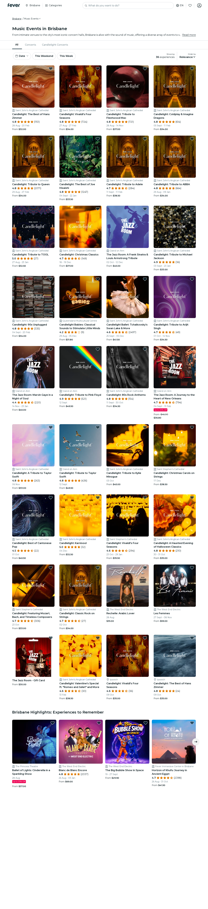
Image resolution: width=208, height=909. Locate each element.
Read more (189, 34)
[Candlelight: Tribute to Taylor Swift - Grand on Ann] (80, 445)
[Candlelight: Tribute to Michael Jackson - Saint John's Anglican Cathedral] (175, 227)
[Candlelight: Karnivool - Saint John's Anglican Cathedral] (80, 515)
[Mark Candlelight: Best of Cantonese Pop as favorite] (51, 498)
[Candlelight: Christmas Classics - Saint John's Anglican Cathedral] (80, 227)
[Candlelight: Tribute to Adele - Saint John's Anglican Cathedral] (127, 157)
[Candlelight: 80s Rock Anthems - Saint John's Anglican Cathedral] (127, 367)
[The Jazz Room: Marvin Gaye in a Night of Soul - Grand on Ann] (33, 367)
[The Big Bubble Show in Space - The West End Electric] (127, 742)
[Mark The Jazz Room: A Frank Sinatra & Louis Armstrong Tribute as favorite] (145, 209)
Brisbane (16, 18)
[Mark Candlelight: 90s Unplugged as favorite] (51, 279)
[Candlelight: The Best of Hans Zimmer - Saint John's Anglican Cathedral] (33, 86)
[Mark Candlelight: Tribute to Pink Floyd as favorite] (98, 349)
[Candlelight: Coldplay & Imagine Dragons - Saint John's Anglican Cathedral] (175, 86)
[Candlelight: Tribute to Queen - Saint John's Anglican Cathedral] (33, 157)
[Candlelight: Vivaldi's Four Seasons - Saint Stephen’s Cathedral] (127, 515)
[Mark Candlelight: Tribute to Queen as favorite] (51, 139)
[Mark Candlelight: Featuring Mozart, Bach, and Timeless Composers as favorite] (51, 568)
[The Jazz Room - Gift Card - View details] (33, 656)
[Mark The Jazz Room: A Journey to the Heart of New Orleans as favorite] (192, 349)
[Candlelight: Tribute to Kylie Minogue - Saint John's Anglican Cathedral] (127, 445)
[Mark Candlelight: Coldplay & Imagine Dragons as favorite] (192, 69)
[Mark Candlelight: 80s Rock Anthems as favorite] (145, 349)
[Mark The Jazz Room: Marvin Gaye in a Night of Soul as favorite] (51, 349)
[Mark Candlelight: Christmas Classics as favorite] (98, 209)
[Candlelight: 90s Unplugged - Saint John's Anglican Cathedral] (33, 297)
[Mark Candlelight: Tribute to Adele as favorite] (145, 139)
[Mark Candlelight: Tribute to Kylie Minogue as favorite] (145, 427)
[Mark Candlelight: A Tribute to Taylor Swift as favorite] (51, 427)
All (16, 44)
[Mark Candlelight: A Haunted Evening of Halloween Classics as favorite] (192, 498)
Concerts (30, 44)
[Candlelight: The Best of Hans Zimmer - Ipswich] (175, 656)
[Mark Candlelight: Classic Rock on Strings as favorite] (98, 568)
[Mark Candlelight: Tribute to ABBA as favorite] (192, 139)
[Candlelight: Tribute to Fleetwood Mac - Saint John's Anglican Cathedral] (127, 86)
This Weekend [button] (44, 56)
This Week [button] (66, 56)
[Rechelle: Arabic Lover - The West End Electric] (127, 585)
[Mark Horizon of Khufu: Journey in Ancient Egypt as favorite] (192, 723)
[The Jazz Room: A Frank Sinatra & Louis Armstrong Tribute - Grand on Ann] (127, 227)
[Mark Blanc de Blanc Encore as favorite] (99, 723)
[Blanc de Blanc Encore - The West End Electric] (81, 742)
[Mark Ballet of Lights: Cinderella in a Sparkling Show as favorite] (53, 723)
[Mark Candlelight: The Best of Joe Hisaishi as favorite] (98, 139)
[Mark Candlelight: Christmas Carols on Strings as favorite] (192, 427)
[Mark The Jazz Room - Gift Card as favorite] (51, 638)
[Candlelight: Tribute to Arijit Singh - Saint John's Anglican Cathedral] (175, 297)
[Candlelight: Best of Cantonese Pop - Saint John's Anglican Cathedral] (33, 515)
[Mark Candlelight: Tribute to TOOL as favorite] (51, 209)
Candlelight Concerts (55, 44)
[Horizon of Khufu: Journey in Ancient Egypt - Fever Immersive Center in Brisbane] (174, 742)
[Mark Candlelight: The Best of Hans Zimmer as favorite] (51, 69)
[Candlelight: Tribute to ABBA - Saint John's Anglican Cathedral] (175, 157)
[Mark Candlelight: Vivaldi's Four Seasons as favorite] (98, 69)
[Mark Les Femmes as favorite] (192, 568)
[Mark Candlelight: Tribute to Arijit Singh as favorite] (192, 279)
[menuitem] (17, 45)
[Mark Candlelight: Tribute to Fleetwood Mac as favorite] (145, 69)
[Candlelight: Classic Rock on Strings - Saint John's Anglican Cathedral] (80, 585)
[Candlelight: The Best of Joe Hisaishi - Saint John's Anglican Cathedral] (80, 157)
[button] (32, 18)
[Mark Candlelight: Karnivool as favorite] (98, 498)
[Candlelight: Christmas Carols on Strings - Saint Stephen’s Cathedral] (175, 445)
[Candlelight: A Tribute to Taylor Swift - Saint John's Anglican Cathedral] (33, 445)
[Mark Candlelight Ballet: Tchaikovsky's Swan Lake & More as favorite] (145, 279)
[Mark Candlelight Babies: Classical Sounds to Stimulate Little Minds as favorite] (98, 279)
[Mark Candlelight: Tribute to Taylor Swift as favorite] (98, 427)
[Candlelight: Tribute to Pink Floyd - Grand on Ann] (80, 367)
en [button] (181, 5)
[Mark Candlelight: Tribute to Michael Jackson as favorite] (192, 209)
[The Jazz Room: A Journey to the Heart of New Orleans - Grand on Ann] (175, 367)
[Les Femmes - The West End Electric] (175, 585)
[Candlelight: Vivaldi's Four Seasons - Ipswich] (127, 656)
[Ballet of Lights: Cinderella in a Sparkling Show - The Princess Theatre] (34, 742)
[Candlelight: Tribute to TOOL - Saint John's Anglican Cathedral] (33, 227)
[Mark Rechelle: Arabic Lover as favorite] (145, 568)
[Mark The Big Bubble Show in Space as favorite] (146, 723)
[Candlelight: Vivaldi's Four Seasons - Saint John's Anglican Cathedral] (80, 86)
